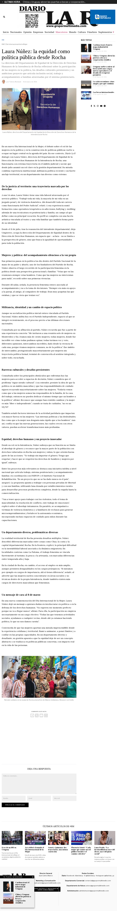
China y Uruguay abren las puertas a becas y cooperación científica (104, 58)
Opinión (27, 32)
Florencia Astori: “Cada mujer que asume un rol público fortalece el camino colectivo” (81, 850)
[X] (37, 716)
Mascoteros (62, 32)
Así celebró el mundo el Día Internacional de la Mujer (34, 849)
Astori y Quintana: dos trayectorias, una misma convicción (58, 849)
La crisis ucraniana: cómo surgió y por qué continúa (103, 82)
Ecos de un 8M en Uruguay (9, 848)
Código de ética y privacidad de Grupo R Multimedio (45, 889)
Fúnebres (92, 32)
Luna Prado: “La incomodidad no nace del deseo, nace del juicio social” (104, 850)
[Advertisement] (39, 740)
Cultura (82, 32)
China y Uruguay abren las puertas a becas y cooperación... (54, 2)
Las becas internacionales (103, 92)
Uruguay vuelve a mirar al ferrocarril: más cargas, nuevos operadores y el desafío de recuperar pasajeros (103, 71)
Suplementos (105, 32)
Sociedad (49, 32)
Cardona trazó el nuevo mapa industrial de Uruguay (102, 47)
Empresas (38, 32)
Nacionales (16, 32)
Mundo (72, 32)
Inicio (6, 32)
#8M (3, 40)
